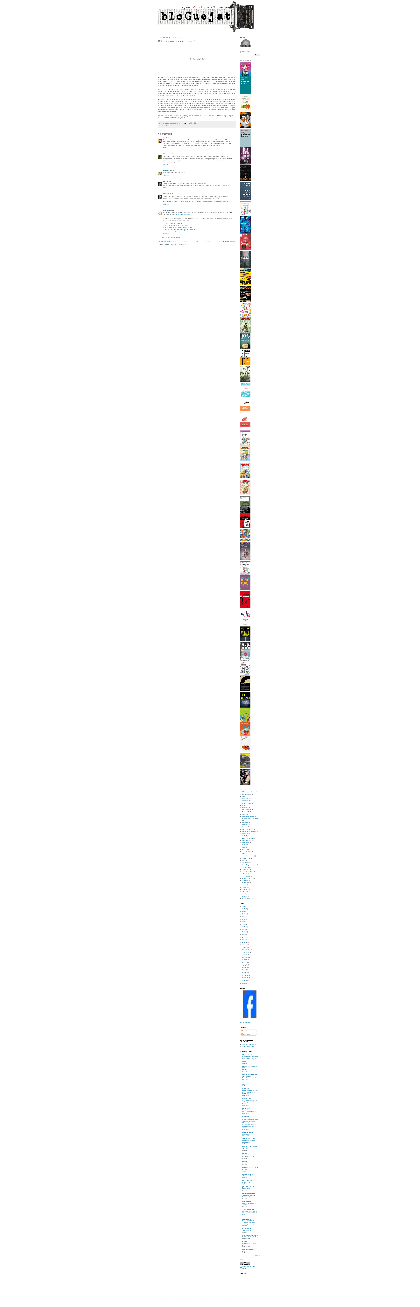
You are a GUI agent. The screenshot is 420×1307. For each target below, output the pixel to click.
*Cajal (243, 796)
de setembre (245, 957)
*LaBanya (245, 833)
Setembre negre (246, 1230)
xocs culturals (246, 898)
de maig (244, 967)
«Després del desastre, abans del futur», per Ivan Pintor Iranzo (250, 1102)
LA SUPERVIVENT (247, 1069)
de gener (244, 977)
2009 (243, 981)
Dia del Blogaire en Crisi (249, 865)
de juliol (244, 962)
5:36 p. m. (166, 175)
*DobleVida (245, 801)
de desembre (246, 949)
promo (244, 891)
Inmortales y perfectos (248, 1046)
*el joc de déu (246, 803)
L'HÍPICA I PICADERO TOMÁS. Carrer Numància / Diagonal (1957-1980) (249, 1222)
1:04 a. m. (166, 204)
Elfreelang (166, 154)
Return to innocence (228, 83)
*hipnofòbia (245, 825)
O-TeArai (245, 1241)
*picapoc (244, 845)
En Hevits (245, 1169)
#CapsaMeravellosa (248, 856)
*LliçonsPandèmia (247, 838)
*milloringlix (245, 842)
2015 (243, 934)
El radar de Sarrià (247, 1174)
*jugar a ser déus (247, 829)
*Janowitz (245, 827)
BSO (166, 125)
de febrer (244, 975)
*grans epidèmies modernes (250, 819)
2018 (243, 927)
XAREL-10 (245, 1089)
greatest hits (245, 876)
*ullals (243, 854)
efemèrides (245, 869)
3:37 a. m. (166, 233)
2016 (243, 932)
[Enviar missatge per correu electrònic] (185, 123)
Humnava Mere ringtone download (174, 231)
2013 (243, 939)
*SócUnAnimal (246, 851)
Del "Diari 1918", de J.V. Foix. (250, 1237)
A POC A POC (246, 1148)
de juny (244, 965)
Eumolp (244, 1161)
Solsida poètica (246, 1182)
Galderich (166, 170)
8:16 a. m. (166, 148)
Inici (197, 241)
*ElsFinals (245, 807)
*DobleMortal (246, 798)
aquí (180, 105)
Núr (164, 137)
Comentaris (246, 1034)
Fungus (244, 1251)
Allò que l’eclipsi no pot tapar (249, 1176)
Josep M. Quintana (248, 1209)
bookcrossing (246, 858)
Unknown (166, 210)
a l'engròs (245, 1084)
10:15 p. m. (166, 188)
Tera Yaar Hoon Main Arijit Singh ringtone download (179, 229)
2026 (243, 906)
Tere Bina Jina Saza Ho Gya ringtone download (178, 227)
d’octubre (245, 954)
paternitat (244, 889)
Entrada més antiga (229, 241)
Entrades (245, 1031)
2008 (243, 983)
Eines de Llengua (247, 1132)
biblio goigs (245, 1116)
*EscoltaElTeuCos (247, 812)
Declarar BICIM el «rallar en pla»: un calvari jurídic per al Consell (249, 1212)
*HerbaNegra (246, 822)
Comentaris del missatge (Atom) (176, 244)
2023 (243, 914)
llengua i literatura (247, 878)
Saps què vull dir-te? (248, 1249)
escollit (244, 874)
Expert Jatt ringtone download (173, 223)
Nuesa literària (247, 1108)
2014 (243, 937)
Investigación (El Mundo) (249, 1044)
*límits (243, 836)
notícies (244, 887)
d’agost (244, 960)
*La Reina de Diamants (249, 831)
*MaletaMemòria (247, 840)
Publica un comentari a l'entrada (170, 237)
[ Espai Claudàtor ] (248, 1187)
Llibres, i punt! (246, 1229)
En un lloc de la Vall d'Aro (250, 1168)
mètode (244, 885)
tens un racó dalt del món (250, 1235)
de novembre (246, 952)
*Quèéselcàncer (246, 849)
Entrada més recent (164, 241)
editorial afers (246, 1098)
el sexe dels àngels (247, 871)
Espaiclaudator (247, 1180)
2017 (243, 929)
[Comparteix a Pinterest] (197, 123)
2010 (243, 947)
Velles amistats (246, 1163)
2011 (243, 945)
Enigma (201, 79)
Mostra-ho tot (257, 1255)
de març (244, 972)
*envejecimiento (246, 810)
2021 (243, 919)
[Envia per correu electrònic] (189, 123)
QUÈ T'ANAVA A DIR (248, 1139)
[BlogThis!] (191, 123)
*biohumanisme (246, 794)
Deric (165, 181)
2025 (243, 909)
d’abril (244, 970)
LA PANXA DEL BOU (248, 1193)
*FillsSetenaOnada (247, 816)
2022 (243, 916)
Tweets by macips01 (246, 1023)
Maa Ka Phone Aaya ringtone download (176, 225)
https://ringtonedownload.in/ (182, 214)
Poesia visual (246, 1201)
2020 (243, 921)
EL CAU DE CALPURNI (249, 1147)
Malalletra (245, 880)
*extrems (244, 814)
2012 (243, 942)
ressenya (244, 896)
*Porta (243, 847)
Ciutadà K (245, 1153)
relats (243, 894)
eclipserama (245, 867)
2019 (243, 924)
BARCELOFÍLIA (247, 1219)
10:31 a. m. (166, 164)
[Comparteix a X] (193, 123)
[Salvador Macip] (249, 1017)
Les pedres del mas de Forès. (250, 1078)
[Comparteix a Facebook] (195, 123)
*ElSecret (244, 805)
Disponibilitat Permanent (250, 1055)
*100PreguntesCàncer (248, 792)
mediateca (245, 883)
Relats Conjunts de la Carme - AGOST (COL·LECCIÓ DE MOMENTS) (250, 1092)
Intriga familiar (246, 1134)
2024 (243, 911)
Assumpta (166, 194)
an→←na (245, 1082)
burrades (244, 862)
